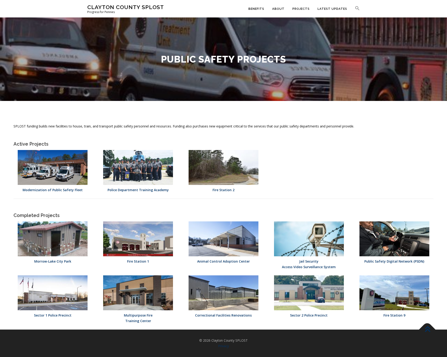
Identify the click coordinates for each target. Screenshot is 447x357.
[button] (355, 8)
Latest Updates (332, 8)
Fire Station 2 (223, 190)
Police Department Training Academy (138, 190)
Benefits (256, 8)
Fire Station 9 (394, 315)
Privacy (223, 346)
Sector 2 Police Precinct (309, 315)
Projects (301, 8)
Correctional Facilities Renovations (223, 315)
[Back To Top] (427, 329)
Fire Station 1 (138, 261)
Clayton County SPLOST (125, 7)
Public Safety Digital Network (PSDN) (394, 261)
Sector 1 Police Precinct (52, 315)
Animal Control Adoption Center (223, 261)
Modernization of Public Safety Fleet (53, 190)
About (278, 8)
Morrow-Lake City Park (52, 261)
